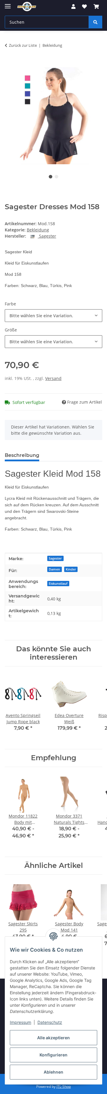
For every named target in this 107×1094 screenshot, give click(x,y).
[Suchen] (95, 22)
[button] (73, 6)
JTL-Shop (63, 1086)
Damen (54, 569)
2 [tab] (56, 176)
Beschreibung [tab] (22, 455)
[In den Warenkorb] (9, 64)
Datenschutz (49, 1022)
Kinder (71, 569)
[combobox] (53, 315)
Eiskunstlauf (58, 583)
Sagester (55, 558)
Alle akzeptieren (53, 1037)
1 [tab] (50, 176)
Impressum (20, 1022)
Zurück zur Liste (23, 45)
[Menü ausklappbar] (8, 3)
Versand (53, 378)
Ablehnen (53, 1071)
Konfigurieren (53, 1054)
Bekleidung (38, 230)
